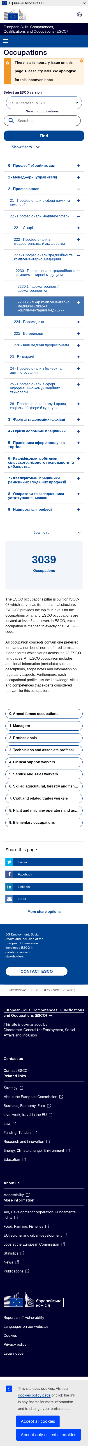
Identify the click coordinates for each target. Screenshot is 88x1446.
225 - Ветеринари (28, 333)
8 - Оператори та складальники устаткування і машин (36, 496)
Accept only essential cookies (48, 1434)
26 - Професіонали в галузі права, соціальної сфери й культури (38, 406)
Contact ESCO (16, 1070)
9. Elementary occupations (32, 822)
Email (22, 899)
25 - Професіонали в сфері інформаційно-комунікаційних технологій (35, 388)
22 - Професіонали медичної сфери (39, 216)
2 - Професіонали (23, 189)
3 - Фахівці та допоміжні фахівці (36, 419)
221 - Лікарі (23, 228)
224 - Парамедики (29, 322)
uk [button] (79, 15)
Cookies (10, 1335)
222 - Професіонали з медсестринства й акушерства (39, 241)
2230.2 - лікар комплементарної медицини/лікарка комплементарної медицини (44, 306)
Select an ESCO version (23, 92)
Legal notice (13, 1353)
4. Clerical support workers (32, 762)
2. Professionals (23, 738)
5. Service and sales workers (33, 774)
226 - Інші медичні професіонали (41, 345)
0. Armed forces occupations (33, 714)
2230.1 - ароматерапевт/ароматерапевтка (38, 288)
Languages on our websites (26, 1326)
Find (44, 135)
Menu (5, 41)
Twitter (22, 862)
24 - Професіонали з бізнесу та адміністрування (36, 370)
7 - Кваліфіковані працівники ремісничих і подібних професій (37, 480)
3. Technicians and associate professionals (46, 750)
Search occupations (42, 111)
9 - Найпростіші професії (30, 509)
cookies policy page (34, 1395)
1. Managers (19, 726)
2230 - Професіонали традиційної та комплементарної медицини (46, 273)
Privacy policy (15, 1344)
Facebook (25, 874)
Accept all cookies (38, 1421)
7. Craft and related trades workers (38, 798)
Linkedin (24, 886)
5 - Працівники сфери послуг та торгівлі (36, 445)
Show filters (22, 147)
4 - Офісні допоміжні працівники (37, 431)
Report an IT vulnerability (24, 1317)
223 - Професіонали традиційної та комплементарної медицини (43, 257)
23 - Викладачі (22, 357)
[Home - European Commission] (15, 14)
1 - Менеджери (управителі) (32, 177)
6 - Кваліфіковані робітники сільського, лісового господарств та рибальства (41, 462)
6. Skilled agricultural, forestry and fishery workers (46, 786)
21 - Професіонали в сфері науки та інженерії (40, 202)
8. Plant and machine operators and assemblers (46, 810)
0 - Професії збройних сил (31, 165)
